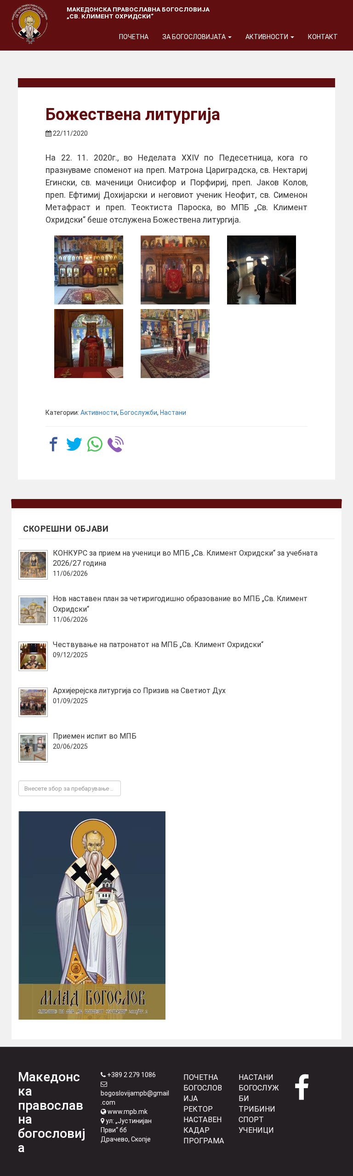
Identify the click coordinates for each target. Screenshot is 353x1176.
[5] (175, 343)
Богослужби (138, 412)
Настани (173, 412)
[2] (175, 269)
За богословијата (194, 36)
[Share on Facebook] (54, 444)
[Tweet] (74, 444)
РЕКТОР (198, 1109)
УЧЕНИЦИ (256, 1130)
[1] (89, 269)
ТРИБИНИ (257, 1109)
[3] (261, 269)
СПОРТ (251, 1119)
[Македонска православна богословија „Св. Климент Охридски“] (30, 11)
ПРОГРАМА (203, 1140)
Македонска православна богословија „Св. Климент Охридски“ (138, 13)
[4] (89, 343)
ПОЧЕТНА (200, 1077)
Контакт (323, 36)
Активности (267, 36)
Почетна (133, 36)
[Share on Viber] (116, 444)
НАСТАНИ (256, 1077)
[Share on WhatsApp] (95, 444)
